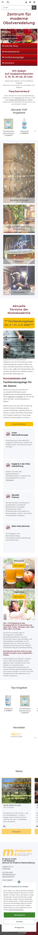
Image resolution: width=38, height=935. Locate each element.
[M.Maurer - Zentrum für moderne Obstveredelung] (8, 2)
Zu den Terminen (19, 424)
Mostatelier (19, 292)
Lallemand (11, 396)
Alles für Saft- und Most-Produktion (19, 228)
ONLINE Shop (11, 45)
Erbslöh (20, 396)
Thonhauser (10, 480)
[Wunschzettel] (30, 2)
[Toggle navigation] (3, 1)
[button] (26, 2)
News (19, 771)
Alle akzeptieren (19, 915)
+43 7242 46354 (7, 872)
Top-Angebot (19, 687)
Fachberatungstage (14, 57)
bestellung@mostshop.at (17, 100)
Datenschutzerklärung (16, 910)
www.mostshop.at (8, 876)
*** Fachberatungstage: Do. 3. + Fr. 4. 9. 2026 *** (19, 323)
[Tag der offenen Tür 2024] (16, 790)
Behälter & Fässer (19, 200)
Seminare (9, 62)
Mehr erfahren (19, 566)
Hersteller (19, 727)
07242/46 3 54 (19, 98)
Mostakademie (12, 51)
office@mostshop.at (9, 874)
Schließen (19, 921)
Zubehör (19, 261)
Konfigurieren (19, 927)
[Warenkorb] (34, 2)
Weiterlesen (16, 831)
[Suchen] (34, 7)
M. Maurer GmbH (16, 737)
